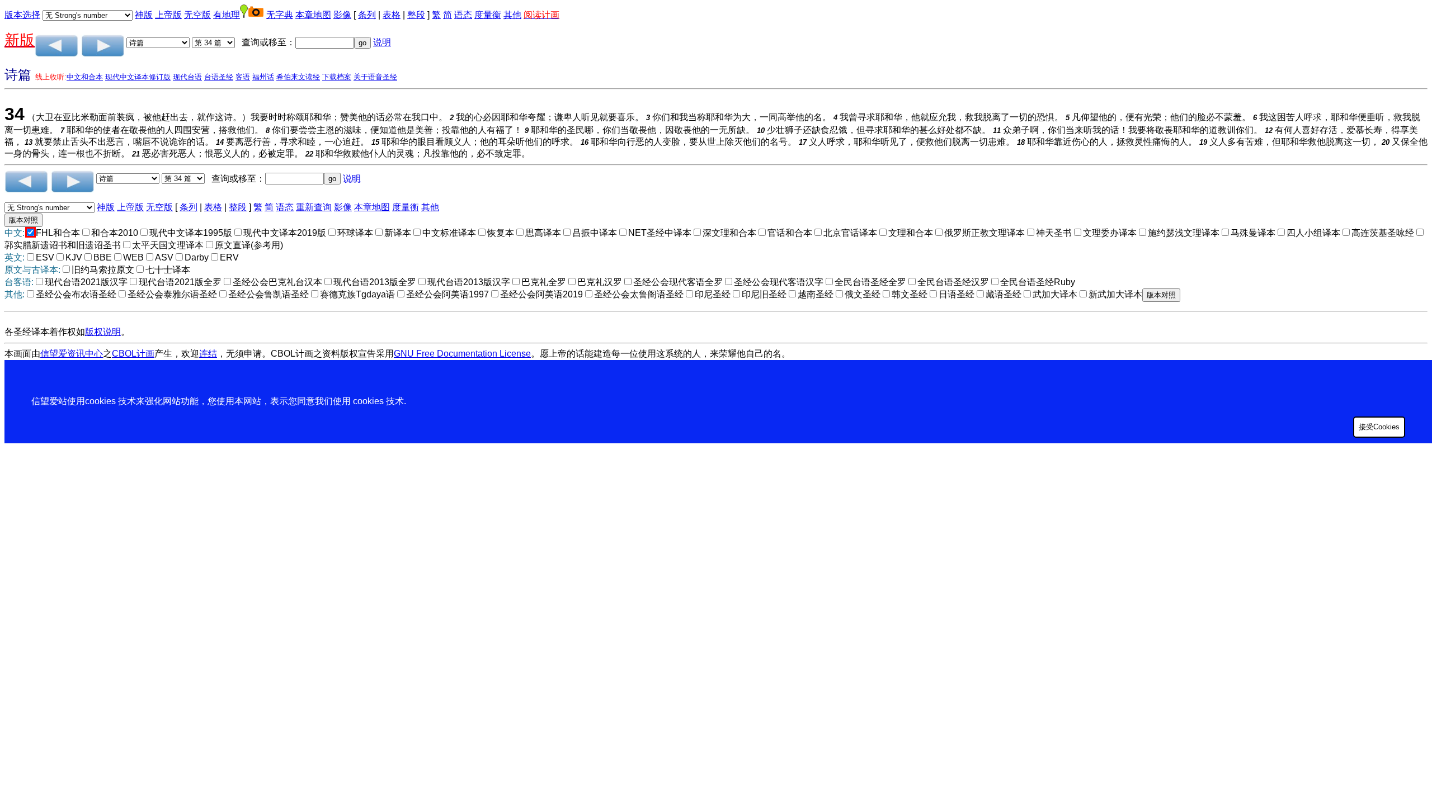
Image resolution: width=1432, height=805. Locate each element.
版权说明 (103, 332)
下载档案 (336, 77)
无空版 (197, 15)
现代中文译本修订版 (138, 77)
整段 (416, 15)
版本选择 (22, 15)
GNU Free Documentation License (462, 353)
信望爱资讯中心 (71, 353)
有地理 (226, 15)
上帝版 (168, 15)
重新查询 (314, 207)
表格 (392, 15)
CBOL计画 (133, 353)
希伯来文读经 (298, 77)
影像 (342, 15)
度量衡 (487, 15)
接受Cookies (1379, 427)
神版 (144, 15)
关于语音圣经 (375, 77)
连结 (208, 353)
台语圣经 (218, 77)
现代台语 (187, 77)
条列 (367, 15)
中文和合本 (85, 77)
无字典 (279, 15)
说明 (382, 42)
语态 (463, 15)
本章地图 (313, 15)
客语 (242, 77)
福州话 (263, 77)
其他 (512, 15)
